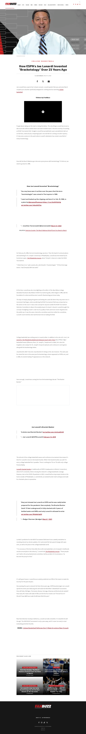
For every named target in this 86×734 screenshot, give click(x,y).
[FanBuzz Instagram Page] (75, 4)
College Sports (52, 4)
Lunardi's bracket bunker (23, 469)
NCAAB (27, 4)
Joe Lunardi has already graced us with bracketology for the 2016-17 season (56, 671)
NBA (32, 4)
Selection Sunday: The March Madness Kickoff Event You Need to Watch (46, 230)
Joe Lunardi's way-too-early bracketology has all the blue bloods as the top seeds (30, 689)
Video (67, 4)
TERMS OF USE (43, 728)
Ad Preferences (46, 717)
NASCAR (40, 4)
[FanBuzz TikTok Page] (78, 4)
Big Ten (56, 667)
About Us (38, 717)
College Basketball (9, 8)
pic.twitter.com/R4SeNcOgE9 (31, 514)
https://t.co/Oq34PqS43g (52, 202)
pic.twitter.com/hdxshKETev (31, 205)
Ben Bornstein (56, 675)
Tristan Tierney (30, 675)
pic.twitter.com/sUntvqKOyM (53, 432)
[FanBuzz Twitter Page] (80, 4)
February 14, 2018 (50, 437)
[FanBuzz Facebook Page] (73, 4)
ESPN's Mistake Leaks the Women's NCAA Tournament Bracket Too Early (56, 689)
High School (61, 4)
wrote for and (35, 340)
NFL (23, 4)
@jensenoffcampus (35, 202)
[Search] (80, 2)
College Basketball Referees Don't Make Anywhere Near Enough (46, 628)
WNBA (35, 4)
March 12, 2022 (56, 226)
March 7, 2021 (47, 519)
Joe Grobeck (39, 75)
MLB (45, 4)
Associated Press (57, 693)
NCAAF (19, 4)
